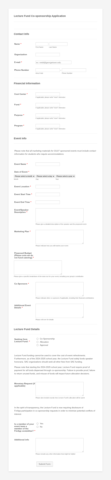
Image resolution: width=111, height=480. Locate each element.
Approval (44, 345)
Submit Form (45, 464)
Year (57, 179)
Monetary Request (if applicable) (24, 384)
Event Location (22, 186)
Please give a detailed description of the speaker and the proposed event (61, 224)
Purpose (19, 115)
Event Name (20, 164)
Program (19, 125)
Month (16, 179)
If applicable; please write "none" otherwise (50, 97)
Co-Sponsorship (47, 339)
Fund (17, 104)
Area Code (39, 73)
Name (17, 44)
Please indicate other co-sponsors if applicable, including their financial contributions (65, 298)
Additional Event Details (22, 306)
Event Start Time (23, 194)
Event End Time (22, 202)
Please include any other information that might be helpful (55, 454)
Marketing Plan (22, 231)
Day (37, 179)
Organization (20, 54)
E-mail (18, 62)
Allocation (44, 342)
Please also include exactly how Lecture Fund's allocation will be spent (60, 398)
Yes (41, 423)
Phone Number (21, 70)
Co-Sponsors (21, 284)
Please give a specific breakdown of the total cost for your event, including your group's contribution (48, 276)
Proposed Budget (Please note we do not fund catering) (24, 255)
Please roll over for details (45, 319)
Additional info (21, 440)
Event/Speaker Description (21, 211)
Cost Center (20, 94)
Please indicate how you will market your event (52, 246)
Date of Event (21, 172)
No (41, 427)
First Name (39, 47)
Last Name (53, 47)
